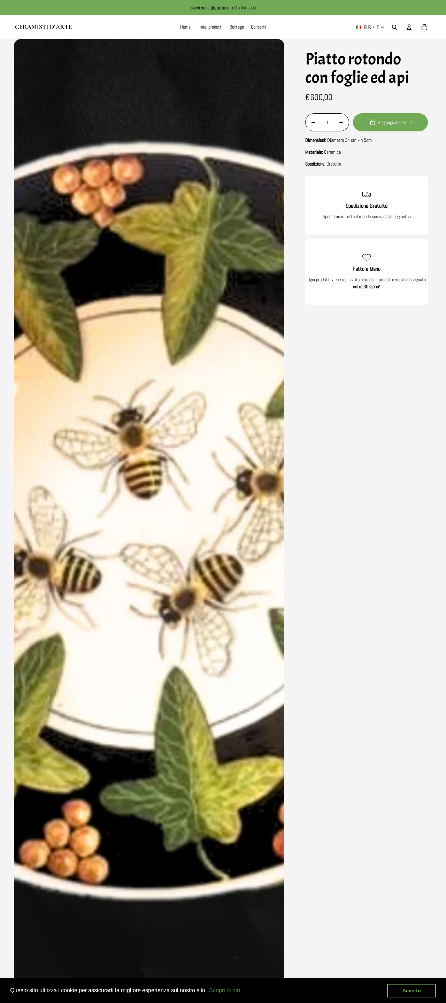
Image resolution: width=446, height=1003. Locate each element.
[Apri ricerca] (394, 27)
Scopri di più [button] (224, 990)
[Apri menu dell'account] (409, 27)
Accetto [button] (411, 990)
